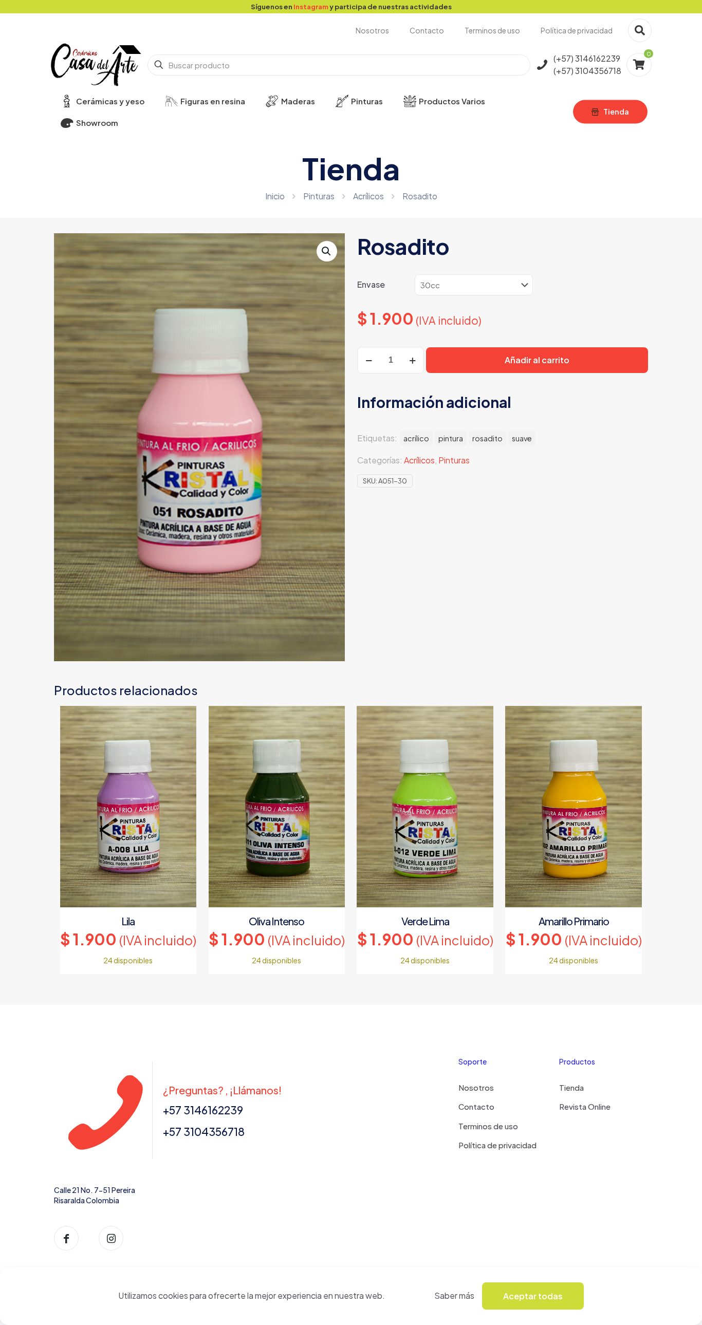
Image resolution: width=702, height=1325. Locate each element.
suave (522, 438)
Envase (371, 284)
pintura (450, 438)
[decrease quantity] (369, 360)
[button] (327, 251)
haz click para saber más (483, 7)
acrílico (416, 438)
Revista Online (585, 1106)
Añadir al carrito (537, 359)
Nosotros (476, 1087)
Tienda (571, 1087)
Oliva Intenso (276, 921)
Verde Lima (425, 921)
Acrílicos (368, 196)
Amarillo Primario (574, 921)
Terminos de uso (488, 1126)
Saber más (454, 1295)
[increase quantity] (412, 360)
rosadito (487, 438)
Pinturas (319, 196)
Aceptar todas (533, 1296)
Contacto (476, 1106)
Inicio (275, 196)
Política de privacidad (497, 1145)
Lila (128, 921)
